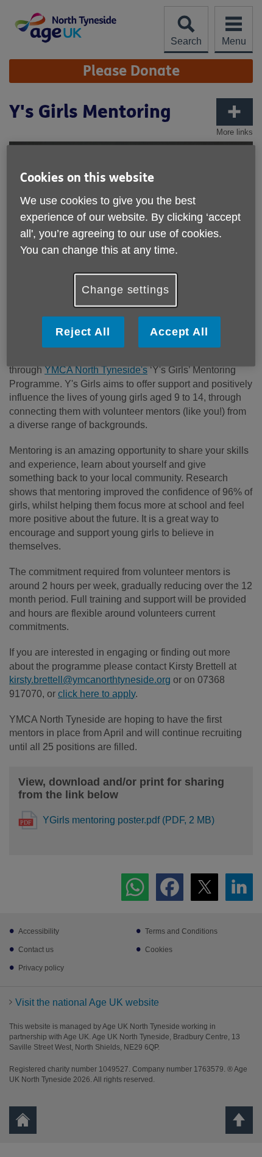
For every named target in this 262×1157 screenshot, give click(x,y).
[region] (131, 255)
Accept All (179, 331)
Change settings (125, 290)
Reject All (82, 331)
